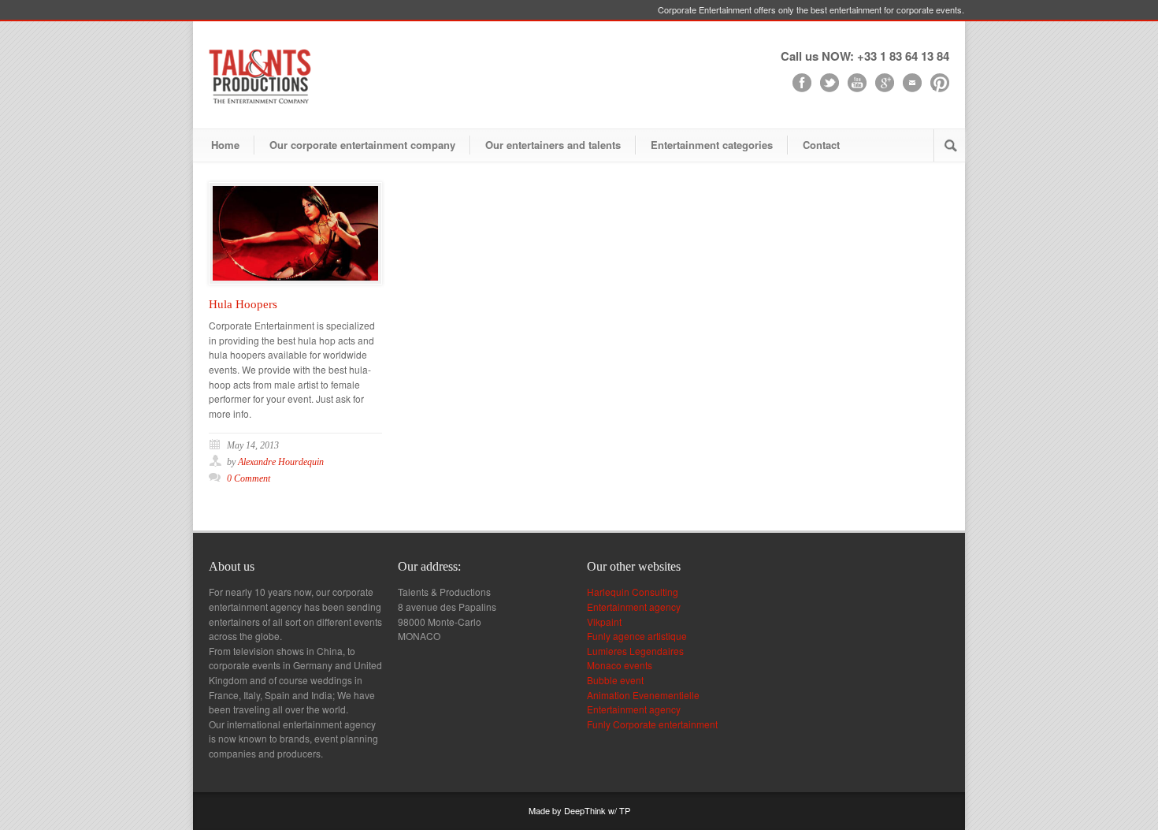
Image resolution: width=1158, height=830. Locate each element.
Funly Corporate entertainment (652, 724)
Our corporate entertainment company (362, 144)
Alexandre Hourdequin (281, 461)
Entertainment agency (634, 606)
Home (225, 144)
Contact (821, 144)
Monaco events (619, 665)
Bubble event (615, 680)
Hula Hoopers (243, 304)
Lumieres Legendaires (635, 650)
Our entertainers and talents (553, 144)
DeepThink (585, 810)
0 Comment (248, 478)
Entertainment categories (712, 144)
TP (624, 810)
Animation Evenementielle (643, 695)
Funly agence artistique (637, 635)
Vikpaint (604, 621)
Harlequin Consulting (632, 591)
